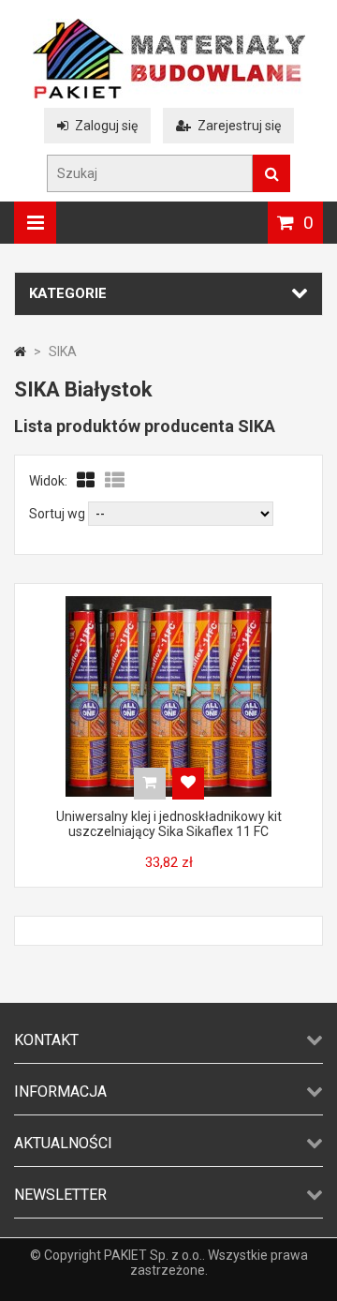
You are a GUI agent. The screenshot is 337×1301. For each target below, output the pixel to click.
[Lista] (115, 481)
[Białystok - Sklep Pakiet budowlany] (169, 93)
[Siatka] (86, 481)
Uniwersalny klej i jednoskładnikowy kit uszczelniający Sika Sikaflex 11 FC (169, 824)
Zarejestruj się (239, 125)
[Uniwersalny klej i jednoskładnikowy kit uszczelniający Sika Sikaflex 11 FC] (168, 600)
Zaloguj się (106, 125)
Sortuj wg (57, 513)
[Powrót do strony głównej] (20, 351)
